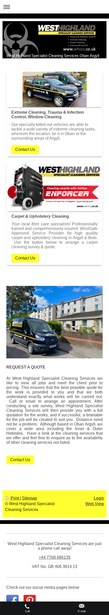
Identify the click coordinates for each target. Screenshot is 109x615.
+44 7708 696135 (54, 557)
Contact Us (25, 149)
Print (15, 498)
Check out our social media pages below (42, 587)
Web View (94, 504)
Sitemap (29, 498)
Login (99, 498)
